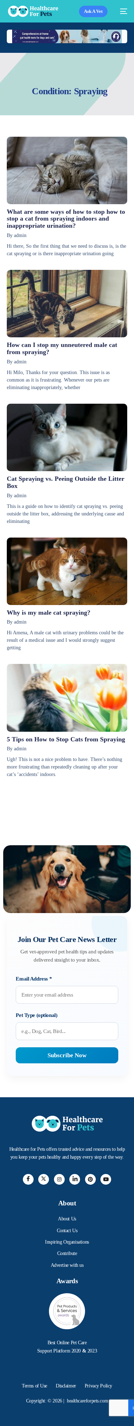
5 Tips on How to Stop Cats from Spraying (66, 739)
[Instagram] (59, 1179)
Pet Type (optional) (36, 1015)
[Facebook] (28, 1179)
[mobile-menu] (121, 11)
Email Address (34, 979)
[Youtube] (105, 1179)
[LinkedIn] (74, 1179)
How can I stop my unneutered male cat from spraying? (62, 348)
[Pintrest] (90, 1179)
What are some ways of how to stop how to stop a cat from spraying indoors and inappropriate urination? (66, 219)
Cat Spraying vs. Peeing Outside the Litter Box (65, 482)
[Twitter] (43, 1179)
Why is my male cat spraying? (48, 612)
